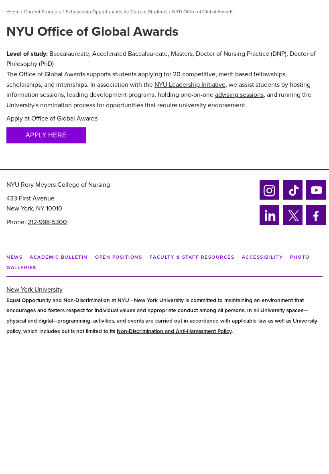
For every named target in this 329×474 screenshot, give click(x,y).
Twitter (292, 223)
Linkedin (268, 223)
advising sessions (239, 95)
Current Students (42, 11)
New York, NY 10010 (34, 208)
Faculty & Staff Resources (192, 257)
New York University (34, 290)
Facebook (313, 223)
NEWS (14, 257)
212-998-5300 (47, 222)
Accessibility (262, 257)
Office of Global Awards (64, 118)
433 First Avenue (30, 198)
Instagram (268, 198)
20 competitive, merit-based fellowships (229, 74)
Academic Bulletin (59, 257)
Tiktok (291, 198)
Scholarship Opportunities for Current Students (117, 11)
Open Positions (118, 257)
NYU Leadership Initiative (189, 85)
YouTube (315, 198)
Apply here (46, 135)
